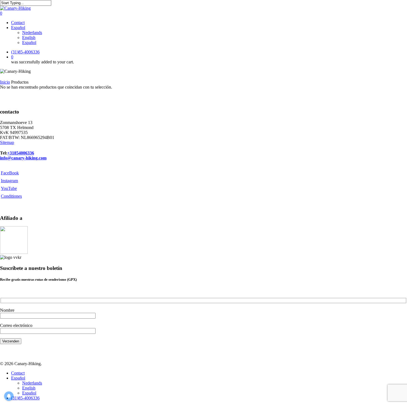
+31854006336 (20, 153)
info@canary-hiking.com (23, 158)
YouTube (9, 188)
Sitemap (7, 142)
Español (18, 378)
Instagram (9, 180)
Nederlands (32, 383)
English (28, 388)
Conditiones (11, 196)
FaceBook (10, 173)
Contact (18, 373)
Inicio (5, 82)
